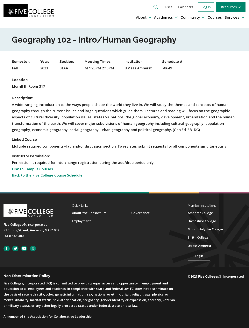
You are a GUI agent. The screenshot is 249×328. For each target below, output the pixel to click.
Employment (81, 221)
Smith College (198, 237)
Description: (22, 98)
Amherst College (200, 213)
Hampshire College (202, 221)
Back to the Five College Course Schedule (47, 175)
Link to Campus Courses (32, 169)
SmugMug (33, 248)
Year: (44, 61)
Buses (167, 7)
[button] (155, 6)
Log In (206, 7)
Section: (67, 61)
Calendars (185, 7)
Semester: (21, 61)
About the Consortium (89, 213)
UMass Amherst (199, 246)
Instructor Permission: (31, 156)
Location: (20, 80)
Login (199, 256)
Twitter (15, 248)
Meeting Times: (98, 61)
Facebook (7, 248)
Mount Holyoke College (205, 229)
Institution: (134, 61)
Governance (140, 213)
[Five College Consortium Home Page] (29, 10)
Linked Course (24, 139)
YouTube (24, 248)
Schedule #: (172, 61)
